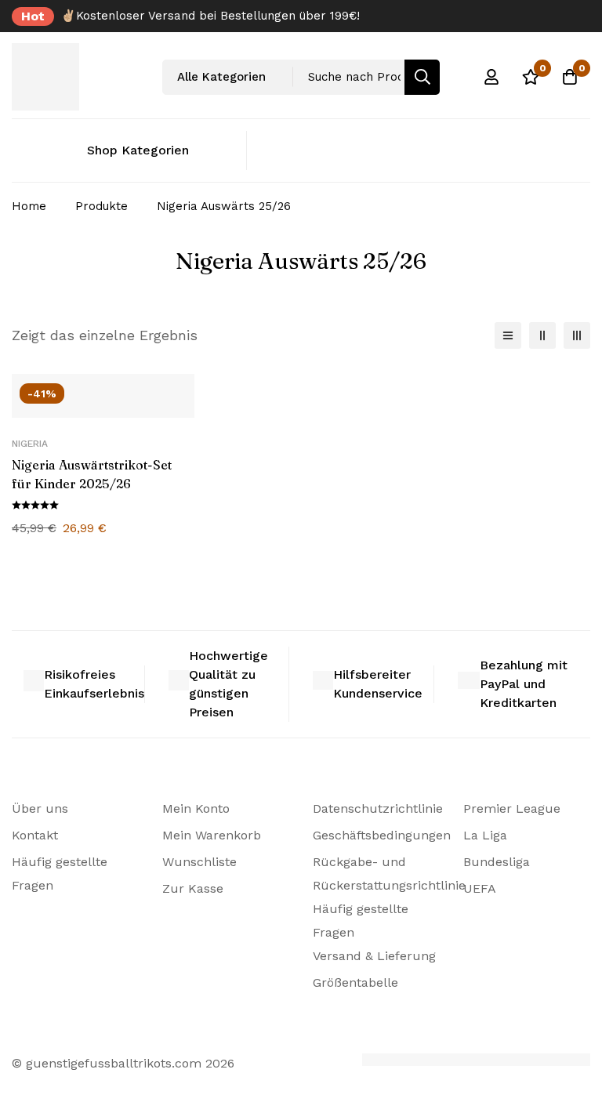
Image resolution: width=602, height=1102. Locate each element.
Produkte (101, 206)
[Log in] (491, 76)
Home (29, 206)
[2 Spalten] (542, 335)
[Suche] (422, 77)
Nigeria (30, 443)
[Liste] (508, 335)
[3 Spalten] (577, 335)
